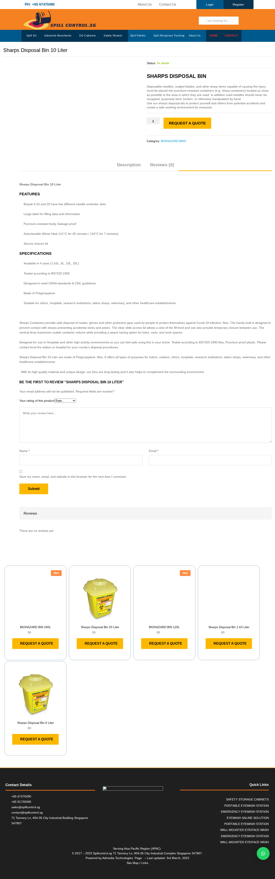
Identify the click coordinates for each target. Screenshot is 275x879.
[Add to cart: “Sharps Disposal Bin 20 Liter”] (95, 620)
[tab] (129, 167)
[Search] (245, 21)
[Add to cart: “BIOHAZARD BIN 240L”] (30, 620)
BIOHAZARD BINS (173, 141)
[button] (263, 853)
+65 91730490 (21, 801)
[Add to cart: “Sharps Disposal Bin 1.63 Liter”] (224, 620)
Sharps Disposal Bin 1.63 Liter (228, 627)
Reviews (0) (162, 165)
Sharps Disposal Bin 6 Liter (35, 722)
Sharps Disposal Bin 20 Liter (100, 627)
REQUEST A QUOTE (187, 123)
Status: (151, 63)
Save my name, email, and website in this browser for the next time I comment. (73, 476)
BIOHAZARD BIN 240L (35, 627)
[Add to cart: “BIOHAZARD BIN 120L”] (159, 620)
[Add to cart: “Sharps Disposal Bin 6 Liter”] (30, 715)
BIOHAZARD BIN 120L (164, 627)
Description (129, 165)
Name (24, 451)
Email (153, 451)
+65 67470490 (21, 796)
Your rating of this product (36, 400)
